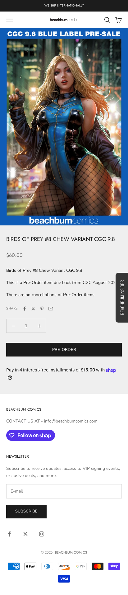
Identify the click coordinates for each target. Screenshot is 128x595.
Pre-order (64, 349)
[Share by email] (50, 308)
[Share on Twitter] (33, 308)
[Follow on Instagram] (42, 534)
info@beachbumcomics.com (71, 421)
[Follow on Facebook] (9, 534)
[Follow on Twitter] (25, 534)
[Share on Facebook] (24, 308)
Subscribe (26, 511)
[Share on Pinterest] (41, 308)
